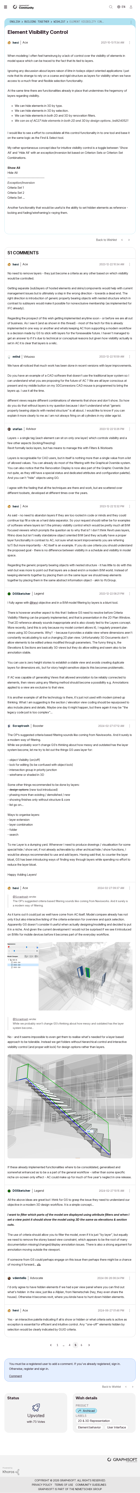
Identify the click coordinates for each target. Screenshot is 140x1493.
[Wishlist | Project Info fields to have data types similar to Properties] (122, 240)
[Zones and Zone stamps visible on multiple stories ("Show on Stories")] (128, 240)
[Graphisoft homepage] (122, 1460)
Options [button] (130, 21)
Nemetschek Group (88, 1489)
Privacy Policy (42, 1484)
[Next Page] (89, 1345)
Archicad (89, 1411)
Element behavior (89, 1427)
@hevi (34, 602)
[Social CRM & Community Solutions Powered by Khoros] (11, 1470)
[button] (128, 264)
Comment (15, 1376)
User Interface (116, 1427)
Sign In (132, 7)
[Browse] (7, 6)
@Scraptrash (20, 896)
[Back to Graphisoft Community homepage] (24, 6)
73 (35, 1421)
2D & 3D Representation (94, 1421)
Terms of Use (64, 1484)
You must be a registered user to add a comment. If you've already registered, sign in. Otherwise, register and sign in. (64, 1366)
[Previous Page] (51, 1345)
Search (111, 7)
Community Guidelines (90, 1484)
